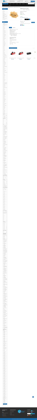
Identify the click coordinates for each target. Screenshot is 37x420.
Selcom (4, 65)
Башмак (4, 130)
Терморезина (5, 186)
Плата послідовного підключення (5, 257)
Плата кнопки (4, 350)
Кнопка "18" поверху (5, 385)
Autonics (4, 85)
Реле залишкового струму (5, 162)
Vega (4, 102)
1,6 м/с (4, 227)
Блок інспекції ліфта (5, 134)
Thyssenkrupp (5, 55)
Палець (4, 154)
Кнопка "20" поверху (5, 388)
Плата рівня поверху (5, 253)
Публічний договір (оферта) (5, 17)
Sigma (4, 71)
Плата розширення (5, 309)
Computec (5, 32)
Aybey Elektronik (5, 66)
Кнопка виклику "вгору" (4, 336)
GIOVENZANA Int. (5, 83)
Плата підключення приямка (5, 281)
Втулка (4, 140)
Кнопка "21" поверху (5, 390)
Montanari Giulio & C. (5, 87)
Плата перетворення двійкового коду (5, 266)
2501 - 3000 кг (4, 196)
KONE (4, 53)
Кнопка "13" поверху (5, 376)
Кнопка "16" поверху (5, 381)
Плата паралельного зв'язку (5, 264)
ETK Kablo (5, 35)
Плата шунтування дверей (5, 275)
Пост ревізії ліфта (5, 157)
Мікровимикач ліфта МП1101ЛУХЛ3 (29, 58)
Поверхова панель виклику (5, 155)
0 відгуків (24, 9)
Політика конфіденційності (4, 13)
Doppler (4, 61)
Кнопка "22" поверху (5, 391)
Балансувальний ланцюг (5, 129)
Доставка (4, 11)
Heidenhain (5, 62)
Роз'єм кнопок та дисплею (5, 402)
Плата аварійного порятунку (5, 297)
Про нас (3, 10)
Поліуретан (5, 185)
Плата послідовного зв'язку (5, 243)
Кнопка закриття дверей (4, 334)
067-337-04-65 (12, 1)
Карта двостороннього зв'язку (5, 319)
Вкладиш (4, 139)
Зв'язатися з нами (5, 18)
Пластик (4, 183)
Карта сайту (4, 19)
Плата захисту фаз (5, 308)
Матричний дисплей (5, 312)
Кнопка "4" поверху (5, 362)
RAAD (4, 52)
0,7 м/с (4, 225)
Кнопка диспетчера (5, 343)
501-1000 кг (4, 189)
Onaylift (4, 107)
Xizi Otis (4, 68)
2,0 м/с (4, 228)
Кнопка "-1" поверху (5, 353)
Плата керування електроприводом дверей (5, 328)
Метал (4, 182)
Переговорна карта (5, 320)
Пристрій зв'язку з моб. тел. (5, 295)
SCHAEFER (5, 99)
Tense (4, 49)
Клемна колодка (5, 315)
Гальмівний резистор (5, 141)
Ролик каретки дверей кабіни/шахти (5, 166)
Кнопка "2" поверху (5, 358)
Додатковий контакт (5, 143)
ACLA (4, 97)
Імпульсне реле (5, 125)
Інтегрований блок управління (5, 126)
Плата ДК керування (5, 247)
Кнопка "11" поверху (5, 373)
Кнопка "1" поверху (5, 357)
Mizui (4, 69)
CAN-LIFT (4, 30)
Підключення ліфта (5, 323)
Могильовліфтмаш (5, 72)
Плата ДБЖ (5, 298)
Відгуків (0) (14, 27)
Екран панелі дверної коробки (5, 250)
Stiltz (4, 48)
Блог (9, 5)
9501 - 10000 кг (4, 209)
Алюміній (5, 180)
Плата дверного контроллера (5, 289)
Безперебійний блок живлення (5, 131)
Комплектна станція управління (5, 149)
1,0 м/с (4, 226)
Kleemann (5, 63)
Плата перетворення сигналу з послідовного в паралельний (5, 269)
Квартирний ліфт (5, 144)
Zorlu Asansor (5, 105)
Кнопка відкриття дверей (5, 332)
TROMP (4, 100)
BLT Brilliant (5, 70)
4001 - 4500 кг (4, 201)
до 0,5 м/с (5, 222)
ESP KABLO (5, 34)
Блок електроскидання (5, 136)
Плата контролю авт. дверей (5, 261)
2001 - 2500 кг (4, 194)
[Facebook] (20, 25)
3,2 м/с (4, 229)
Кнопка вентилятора (5, 347)
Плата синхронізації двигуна (5, 325)
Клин (4, 146)
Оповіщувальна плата (5, 302)
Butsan (4, 28)
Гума (4, 181)
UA (31, 2)
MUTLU (4, 104)
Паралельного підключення (5, 241)
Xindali (4, 108)
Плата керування (5, 260)
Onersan (4, 101)
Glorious (4, 86)
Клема (4, 145)
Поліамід (4, 184)
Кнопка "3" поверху (5, 360)
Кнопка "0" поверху (5, 355)
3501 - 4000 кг (4, 199)
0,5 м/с (4, 223)
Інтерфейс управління (5, 277)
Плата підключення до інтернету (5, 293)
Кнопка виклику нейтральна (5, 341)
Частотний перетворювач (5, 174)
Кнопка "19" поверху (5, 386)
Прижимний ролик (5, 158)
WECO (4, 50)
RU (32, 2)
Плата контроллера (5, 286)
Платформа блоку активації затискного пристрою (5, 306)
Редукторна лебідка (5, 160)
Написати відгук (27, 9)
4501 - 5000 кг (4, 202)
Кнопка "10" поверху (5, 371)
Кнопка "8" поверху (5, 368)
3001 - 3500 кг (4, 197)
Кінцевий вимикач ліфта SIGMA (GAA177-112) (20, 58)
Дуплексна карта (5, 282)
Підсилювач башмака (5, 153)
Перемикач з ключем (5, 348)
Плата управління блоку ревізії (5, 284)
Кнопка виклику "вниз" (4, 339)
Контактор (5, 151)
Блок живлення (5, 137)
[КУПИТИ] (14, 53)
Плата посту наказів (5, 291)
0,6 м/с (4, 224)
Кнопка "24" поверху (5, 395)
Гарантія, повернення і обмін (5, 15)
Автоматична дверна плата (5, 271)
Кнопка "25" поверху (5, 396)
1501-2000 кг (4, 193)
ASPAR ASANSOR (5, 82)
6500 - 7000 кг (4, 207)
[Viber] (22, 25)
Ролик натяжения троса (5, 167)
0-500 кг (4, 188)
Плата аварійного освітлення (5, 288)
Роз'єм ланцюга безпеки (4, 400)
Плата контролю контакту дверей (5, 279)
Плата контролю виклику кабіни (5, 251)
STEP (4, 47)
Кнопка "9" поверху (5, 370)
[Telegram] (21, 25)
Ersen (4, 33)
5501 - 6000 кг (4, 204)
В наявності (5, 115)
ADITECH (4, 98)
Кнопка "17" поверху (5, 383)
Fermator (4, 64)
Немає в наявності (5, 117)
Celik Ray (4, 31)
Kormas (4, 84)
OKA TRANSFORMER (5, 56)
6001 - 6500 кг (4, 206)
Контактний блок (5, 150)
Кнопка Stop (5, 147)
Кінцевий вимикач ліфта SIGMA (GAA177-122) (12, 58)
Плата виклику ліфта (5, 273)
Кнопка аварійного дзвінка (5, 345)
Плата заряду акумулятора (5, 303)
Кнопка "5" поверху (5, 363)
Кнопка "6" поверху (5, 365)
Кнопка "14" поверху (5, 378)
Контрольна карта (5, 316)
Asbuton (4, 25)
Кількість (21, 19)
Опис (10, 27)
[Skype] (23, 25)
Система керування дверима (5, 246)
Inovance (4, 36)
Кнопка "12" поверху (5, 375)
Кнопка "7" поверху (5, 367)
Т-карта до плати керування (5, 314)
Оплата (3, 12)
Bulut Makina (5, 103)
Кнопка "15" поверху (5, 380)
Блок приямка (5, 138)
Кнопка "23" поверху (5, 393)
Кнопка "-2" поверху (5, 352)
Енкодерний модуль (5, 255)
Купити (27, 19)
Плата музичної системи (5, 259)
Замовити (33, 22)
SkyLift (4, 106)
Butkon (4, 27)
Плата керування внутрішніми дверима (5, 300)
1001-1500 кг (4, 191)
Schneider (5, 54)
